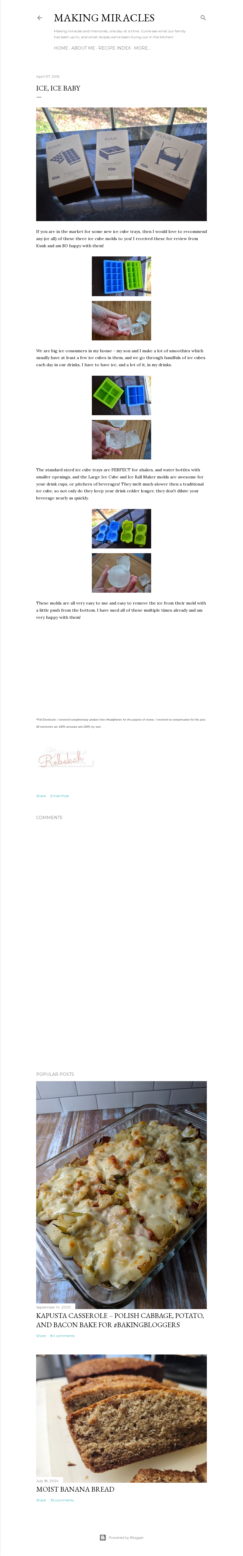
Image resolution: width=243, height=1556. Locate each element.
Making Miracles (104, 18)
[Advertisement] (121, 1015)
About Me (83, 48)
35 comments (62, 1500)
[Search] (203, 16)
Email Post (59, 796)
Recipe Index (114, 48)
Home (61, 48)
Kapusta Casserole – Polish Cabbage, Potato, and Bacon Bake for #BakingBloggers (120, 1320)
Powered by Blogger (126, 1537)
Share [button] (41, 796)
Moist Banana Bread (75, 1489)
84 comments (62, 1335)
